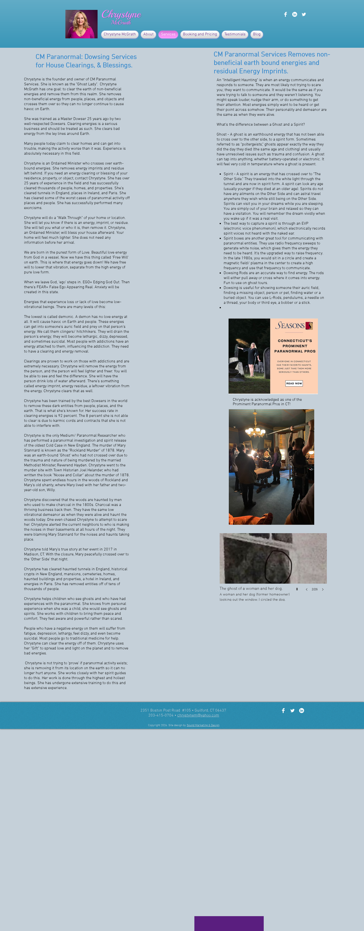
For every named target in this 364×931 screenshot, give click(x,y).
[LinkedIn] (294, 14)
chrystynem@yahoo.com (198, 715)
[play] (298, 588)
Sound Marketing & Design (203, 725)
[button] (273, 567)
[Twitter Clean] (303, 14)
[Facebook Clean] (285, 14)
